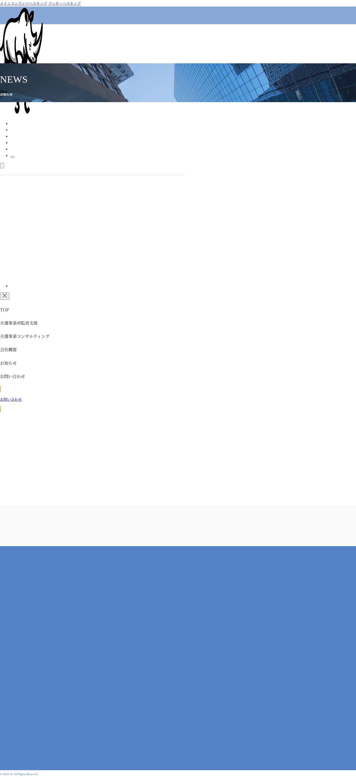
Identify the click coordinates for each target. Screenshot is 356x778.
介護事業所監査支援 (26, 129)
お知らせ (17, 148)
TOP (14, 123)
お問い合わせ (116, 756)
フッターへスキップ (64, 3)
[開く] (2, 165)
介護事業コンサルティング (32, 136)
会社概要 (17, 142)
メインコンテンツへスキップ (23, 3)
